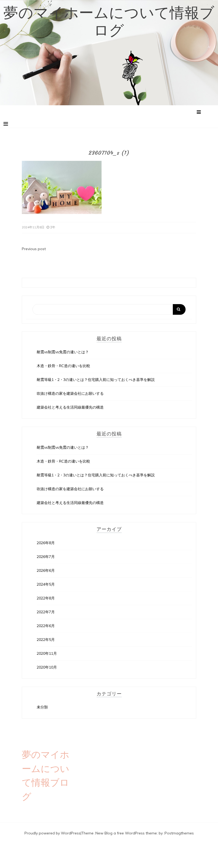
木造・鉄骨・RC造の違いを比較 (63, 365)
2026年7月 (46, 556)
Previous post (34, 248)
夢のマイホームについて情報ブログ (109, 21)
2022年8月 (46, 598)
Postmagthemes (179, 833)
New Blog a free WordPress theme (126, 833)
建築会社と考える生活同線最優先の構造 (70, 407)
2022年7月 (46, 612)
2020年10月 (47, 667)
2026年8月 (46, 542)
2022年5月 (46, 639)
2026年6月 (46, 570)
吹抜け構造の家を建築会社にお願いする (70, 393)
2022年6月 (46, 625)
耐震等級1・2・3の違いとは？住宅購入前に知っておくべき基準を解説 (96, 379)
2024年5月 (46, 584)
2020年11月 (47, 653)
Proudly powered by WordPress (52, 833)
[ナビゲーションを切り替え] (5, 124)
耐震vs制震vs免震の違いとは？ (63, 352)
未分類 (42, 707)
